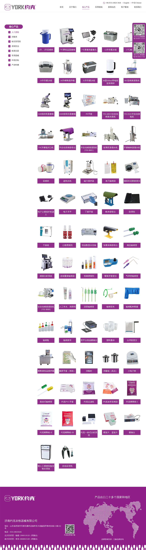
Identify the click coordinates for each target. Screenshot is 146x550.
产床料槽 (15, 65)
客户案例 (124, 7)
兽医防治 (15, 46)
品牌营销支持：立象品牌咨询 (112, 539)
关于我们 (72, 7)
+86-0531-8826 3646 (113, 3)
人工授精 (15, 32)
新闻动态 (111, 7)
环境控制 (15, 60)
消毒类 (14, 37)
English (126, 3)
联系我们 (137, 7)
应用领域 (98, 7)
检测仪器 (15, 51)
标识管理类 (16, 41)
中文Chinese (136, 3)
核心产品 (85, 7)
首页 (61, 7)
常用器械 (15, 55)
